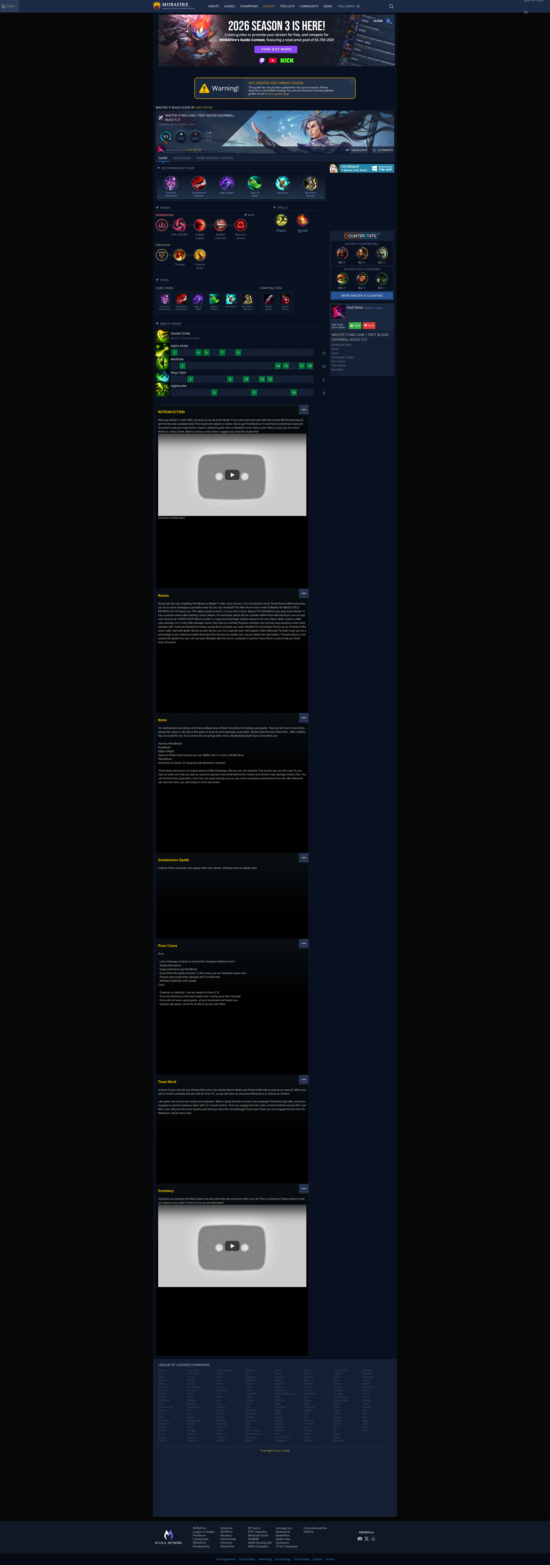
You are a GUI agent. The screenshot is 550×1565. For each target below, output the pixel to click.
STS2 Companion (287, 1546)
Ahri (160, 1373)
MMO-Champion (258, 1546)
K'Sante (221, 1407)
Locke (249, 1397)
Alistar (162, 1383)
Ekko (190, 1393)
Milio (249, 1427)
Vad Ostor (204, 107)
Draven (192, 1390)
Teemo (337, 1383)
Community (309, 6)
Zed (364, 1413)
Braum (162, 1430)
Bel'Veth (163, 1420)
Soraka (308, 1430)
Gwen (191, 1437)
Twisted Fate (340, 1400)
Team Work (338, 365)
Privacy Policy (247, 1559)
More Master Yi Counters (362, 295)
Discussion (182, 158)
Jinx (219, 1403)
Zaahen (366, 1407)
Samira (308, 1383)
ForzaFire (226, 1542)
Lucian (250, 1400)
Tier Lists (287, 6)
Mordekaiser (253, 1434)
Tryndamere (340, 1397)
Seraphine (310, 1393)
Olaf (277, 1397)
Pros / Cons (338, 361)
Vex (335, 1427)
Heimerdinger (225, 1370)
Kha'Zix (221, 1440)
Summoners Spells (343, 357)
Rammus (280, 1427)
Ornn (278, 1403)
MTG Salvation (257, 1531)
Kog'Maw (251, 1377)
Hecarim (193, 1440)
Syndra (308, 1440)
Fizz (190, 1413)
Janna (220, 1387)
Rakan (278, 1423)
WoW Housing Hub (260, 1542)
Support (317, 1559)
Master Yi (251, 1420)
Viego (336, 1434)
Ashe (161, 1403)
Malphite (251, 1410)
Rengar (308, 1370)
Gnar (191, 1427)
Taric (336, 1380)
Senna (308, 1390)
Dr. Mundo (194, 1387)
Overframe (282, 1542)
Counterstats (201, 1539)
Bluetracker (283, 1531)
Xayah (366, 1380)
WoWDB (253, 1539)
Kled (248, 1373)
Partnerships (301, 1559)
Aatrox (162, 1370)
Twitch (337, 1403)
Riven (307, 1373)
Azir (160, 1413)
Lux (248, 1407)
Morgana (251, 1437)
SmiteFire (226, 1528)
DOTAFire (226, 1531)
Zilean (366, 1423)
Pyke (278, 1413)
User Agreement (226, 1559)
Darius (192, 1380)
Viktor (336, 1437)
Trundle (338, 1393)
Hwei (220, 1373)
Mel (248, 1423)
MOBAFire (199, 1528)
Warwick (367, 1373)
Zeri (364, 1417)
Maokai (250, 1417)
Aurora (162, 1410)
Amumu (163, 1390)
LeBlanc (250, 1380)
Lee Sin (250, 1383)
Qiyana (279, 1417)
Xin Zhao (367, 1387)
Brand (162, 1427)
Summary (337, 369)
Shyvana (309, 1407)
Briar (161, 1434)
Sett (306, 1397)
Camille (162, 1440)
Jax (218, 1393)
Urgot (336, 1410)
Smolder (309, 1423)
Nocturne (280, 1390)
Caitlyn (162, 1437)
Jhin (219, 1400)
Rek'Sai (279, 1430)
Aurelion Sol (165, 1407)
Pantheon (280, 1407)
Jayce (220, 1397)
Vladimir (338, 1440)
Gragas (192, 1430)
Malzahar (251, 1413)
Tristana (338, 1390)
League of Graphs (204, 1531)
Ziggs (365, 1420)
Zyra (365, 1430)
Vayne (337, 1417)
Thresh (337, 1387)
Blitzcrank (164, 1423)
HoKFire (309, 1531)
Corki (191, 1377)
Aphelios (163, 1400)
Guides (229, 6)
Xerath (366, 1383)
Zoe (364, 1427)
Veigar (337, 1420)
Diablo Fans (283, 1539)
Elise (190, 1397)
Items (335, 353)
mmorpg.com (284, 1528)
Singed (308, 1410)
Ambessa (164, 1387)
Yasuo (366, 1390)
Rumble (308, 1377)
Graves (192, 1434)
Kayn (220, 1434)
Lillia (248, 1390)
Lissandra (251, 1393)
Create (213, 6)
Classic (269, 6)
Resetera (226, 1535)
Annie (161, 1397)
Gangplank (194, 1420)
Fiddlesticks (194, 1407)
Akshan (162, 1380)
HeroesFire (227, 1546)
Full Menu (346, 6)
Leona (249, 1387)
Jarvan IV (222, 1390)
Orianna (280, 1400)
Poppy (278, 1410)
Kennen (221, 1437)
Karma (221, 1417)
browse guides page (277, 93)
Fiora (191, 1410)
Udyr (336, 1407)
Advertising (265, 1559)
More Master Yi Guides (215, 158)
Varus (336, 1413)
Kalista (221, 1413)
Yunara (366, 1400)
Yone (365, 1393)
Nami (278, 1370)
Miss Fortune (253, 1430)
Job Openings (283, 1559)
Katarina (222, 1427)
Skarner (309, 1420)
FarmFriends (228, 1539)
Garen (191, 1423)
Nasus (279, 1373)
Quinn (278, 1420)
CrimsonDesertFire (315, 1528)
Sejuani (308, 1387)
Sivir (306, 1417)
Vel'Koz (337, 1423)
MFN (10, 6)
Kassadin (222, 1423)
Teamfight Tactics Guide (275, 1450)
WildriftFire (199, 1542)
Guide (163, 158)
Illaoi (219, 1377)
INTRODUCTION (341, 345)
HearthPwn (282, 1535)
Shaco (308, 1400)
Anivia (162, 1393)
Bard (161, 1417)
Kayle (220, 1430)
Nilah (278, 1387)
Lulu (248, 1403)
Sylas (307, 1437)
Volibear (367, 1370)
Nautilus (280, 1377)
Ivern (220, 1383)
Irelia (220, 1380)
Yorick (366, 1397)
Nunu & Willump (284, 1393)
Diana (191, 1383)
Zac (364, 1410)
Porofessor (199, 1535)
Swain (307, 1434)
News (328, 6)
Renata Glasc (283, 1437)
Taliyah (337, 1373)
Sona (307, 1427)
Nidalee (279, 1383)
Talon (336, 1377)
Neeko (279, 1380)
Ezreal (191, 1403)
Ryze (307, 1380)
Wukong (367, 1377)
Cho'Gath (193, 1373)
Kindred (250, 1370)
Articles (329, 1559)
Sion (306, 1413)
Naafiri (250, 1440)
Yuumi (366, 1403)
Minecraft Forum (258, 1535)
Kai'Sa (220, 1410)
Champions (249, 6)
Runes (335, 349)
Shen (307, 1403)
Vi (334, 1430)
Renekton (280, 1440)
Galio (191, 1417)
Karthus (221, 1420)
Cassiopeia (194, 1370)
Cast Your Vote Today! (338, 326)
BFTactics (254, 1528)
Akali (161, 1377)
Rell (277, 1434)
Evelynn (192, 1400)
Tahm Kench (340, 1370)
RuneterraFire (201, 1546)
